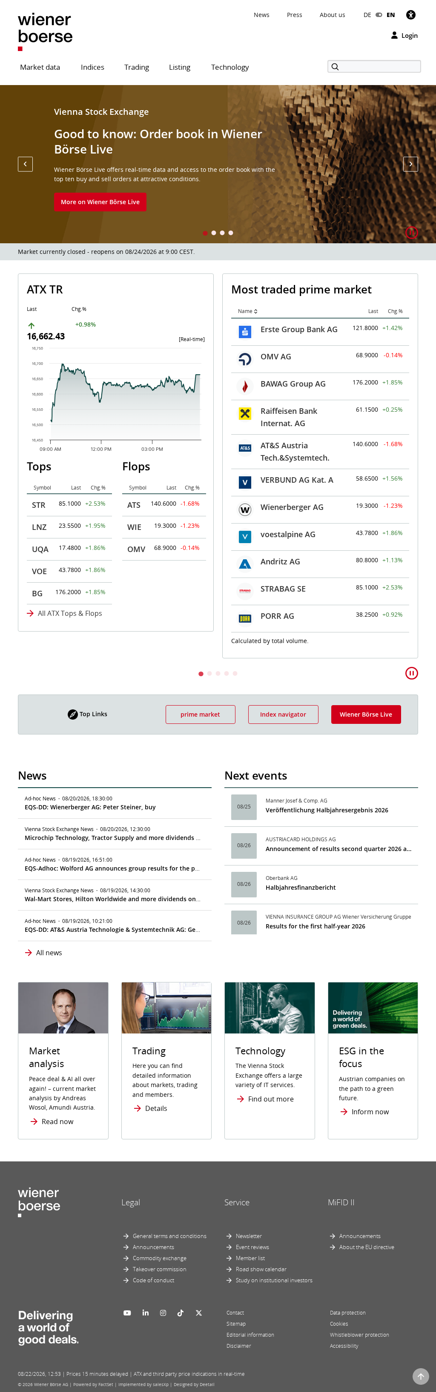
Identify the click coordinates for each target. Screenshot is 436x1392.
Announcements (153, 1247)
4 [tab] (231, 233)
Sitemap (236, 1323)
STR (39, 505)
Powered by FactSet (93, 1384)
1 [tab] (205, 233)
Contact (235, 1312)
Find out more (271, 1099)
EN (391, 15)
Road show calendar (261, 1269)
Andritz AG (280, 561)
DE (367, 15)
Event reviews (252, 1247)
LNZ (39, 527)
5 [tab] (235, 674)
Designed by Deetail (194, 1384)
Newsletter (249, 1236)
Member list (250, 1258)
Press (294, 15)
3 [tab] (222, 233)
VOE (39, 571)
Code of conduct (153, 1280)
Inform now (370, 1111)
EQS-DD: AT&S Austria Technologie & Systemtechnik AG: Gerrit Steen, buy (131, 929)
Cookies (339, 1323)
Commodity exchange (159, 1258)
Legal (130, 1202)
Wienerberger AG (292, 507)
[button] (25, 164)
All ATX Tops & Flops (70, 613)
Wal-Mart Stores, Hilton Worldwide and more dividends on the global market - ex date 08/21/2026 (167, 899)
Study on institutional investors (274, 1280)
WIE (134, 527)
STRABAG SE (283, 589)
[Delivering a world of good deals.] (48, 1326)
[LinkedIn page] (146, 1313)
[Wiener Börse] (45, 31)
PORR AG (277, 616)
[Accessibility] (411, 14)
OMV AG (276, 356)
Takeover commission (159, 1269)
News (262, 15)
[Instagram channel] (163, 1313)
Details (156, 1108)
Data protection (348, 1312)
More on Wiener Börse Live (100, 202)
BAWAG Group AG (293, 384)
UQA (40, 549)
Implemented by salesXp (143, 1384)
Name (245, 311)
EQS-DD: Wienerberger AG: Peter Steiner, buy (90, 807)
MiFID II (341, 1202)
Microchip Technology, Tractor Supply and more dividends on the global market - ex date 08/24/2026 (171, 838)
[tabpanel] (218, 164)
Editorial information (250, 1334)
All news (49, 952)
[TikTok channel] (181, 1313)
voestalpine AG (288, 534)
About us (332, 15)
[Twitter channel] (198, 1313)
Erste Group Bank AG (299, 329)
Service (237, 1202)
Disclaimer (239, 1345)
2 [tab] (213, 233)
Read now (57, 1121)
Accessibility (344, 1345)
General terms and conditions (170, 1236)
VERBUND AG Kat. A (297, 480)
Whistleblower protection (359, 1334)
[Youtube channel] (127, 1313)
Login (409, 35)
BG (37, 593)
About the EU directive (366, 1247)
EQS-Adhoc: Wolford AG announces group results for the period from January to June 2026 (156, 868)
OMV (136, 549)
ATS (134, 505)
